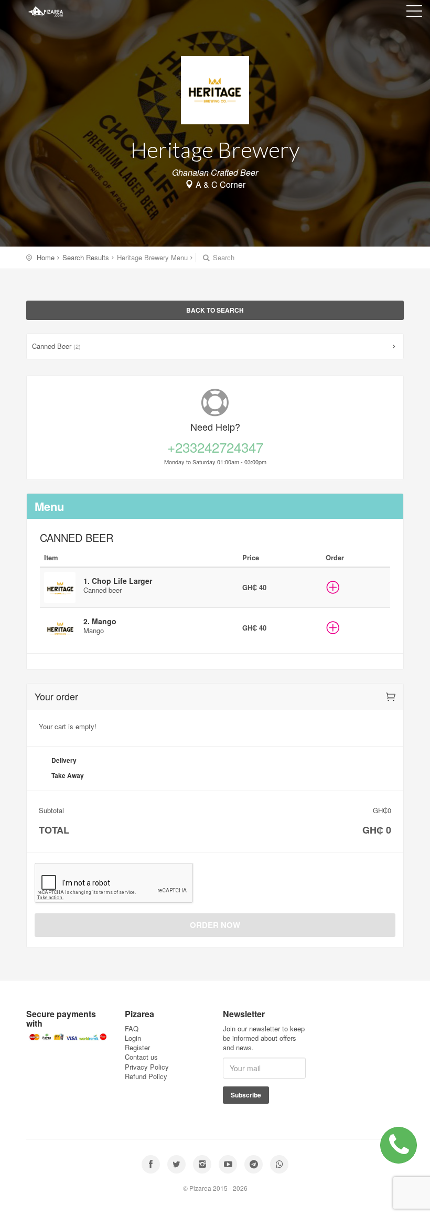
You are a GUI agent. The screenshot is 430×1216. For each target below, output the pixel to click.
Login (133, 1038)
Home (46, 257)
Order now (215, 925)
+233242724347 (215, 447)
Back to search (215, 310)
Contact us (141, 1057)
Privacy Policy (147, 1067)
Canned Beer (56, 346)
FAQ (131, 1028)
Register (137, 1047)
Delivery (64, 760)
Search (222, 257)
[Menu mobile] (414, 13)
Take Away (67, 775)
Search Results (85, 257)
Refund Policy (146, 1076)
